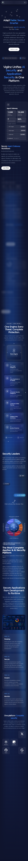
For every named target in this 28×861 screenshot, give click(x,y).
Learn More (8, 166)
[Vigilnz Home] (3, 2)
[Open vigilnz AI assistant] (24, 857)
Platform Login (14, 49)
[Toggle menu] (24, 2)
